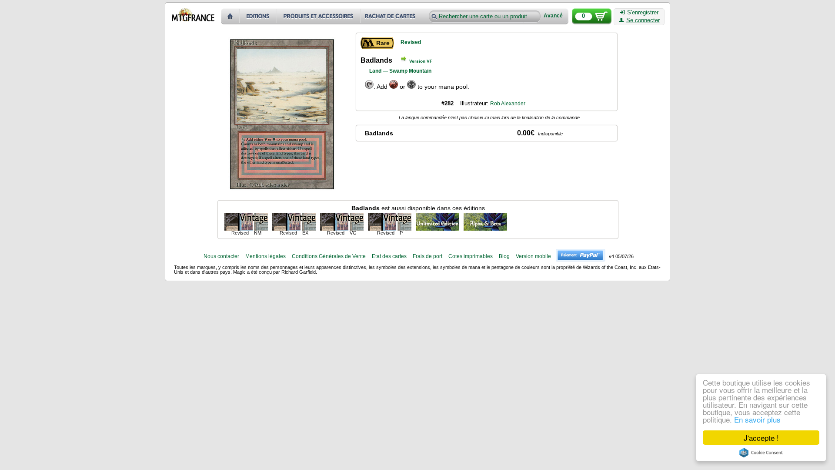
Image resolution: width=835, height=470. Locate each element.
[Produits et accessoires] (319, 16)
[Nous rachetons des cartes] (392, 16)
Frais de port (427, 256)
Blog (504, 256)
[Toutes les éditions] (258, 16)
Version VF (420, 61)
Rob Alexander (507, 104)
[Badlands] (246, 222)
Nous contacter (221, 256)
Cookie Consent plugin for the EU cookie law (761, 452)
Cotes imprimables (470, 256)
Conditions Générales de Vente (329, 256)
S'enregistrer (642, 13)
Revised (411, 42)
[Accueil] (230, 16)
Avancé (553, 15)
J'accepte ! (761, 437)
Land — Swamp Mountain (400, 71)
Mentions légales (265, 256)
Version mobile (533, 256)
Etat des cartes (389, 256)
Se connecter (643, 20)
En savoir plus (757, 419)
